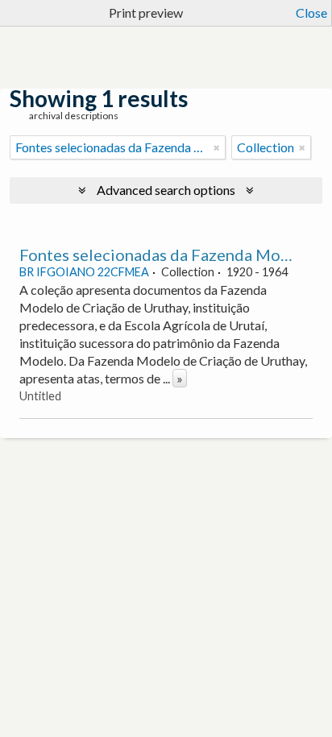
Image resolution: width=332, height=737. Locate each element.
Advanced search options (166, 189)
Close (311, 12)
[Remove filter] (217, 147)
